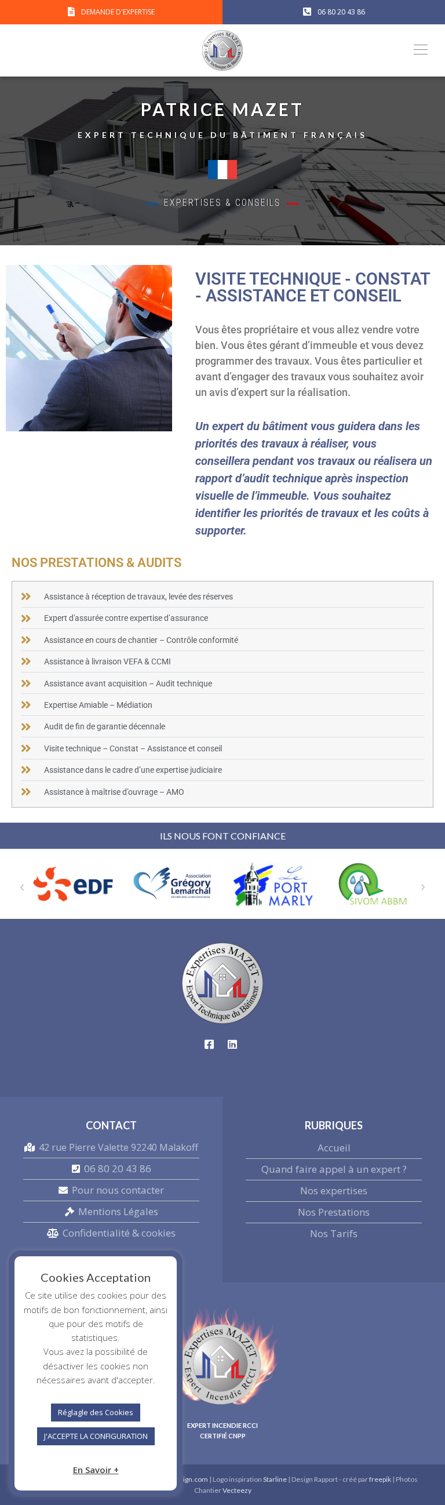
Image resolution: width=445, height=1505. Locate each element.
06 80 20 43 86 (117, 1168)
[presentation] (22, 885)
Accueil (334, 1147)
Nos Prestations (334, 1212)
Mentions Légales (118, 1211)
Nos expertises (333, 1190)
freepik (380, 1479)
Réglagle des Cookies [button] (95, 1412)
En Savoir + (96, 1469)
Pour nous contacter (118, 1190)
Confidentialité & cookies (119, 1232)
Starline (275, 1479)
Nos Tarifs (334, 1233)
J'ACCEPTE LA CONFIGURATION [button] (96, 1436)
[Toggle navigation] (417, 49)
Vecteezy (236, 1490)
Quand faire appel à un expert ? (334, 1169)
